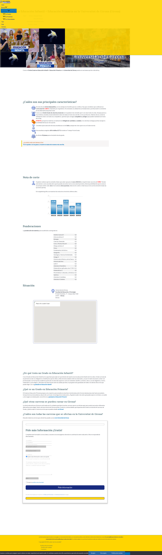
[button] (6, 7)
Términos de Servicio (59, 494)
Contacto (43, 549)
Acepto (93, 553)
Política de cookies (117, 553)
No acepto (103, 553)
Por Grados (8, 14)
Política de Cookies (46, 547)
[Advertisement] (65, 85)
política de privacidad (38, 482)
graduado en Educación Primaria (57, 397)
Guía (2, 24)
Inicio (2, 5)
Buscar (3, 7)
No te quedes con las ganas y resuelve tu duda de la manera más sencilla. (43, 144)
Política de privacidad (46, 545)
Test (2, 21)
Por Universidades (10, 19)
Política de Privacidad (48, 494)
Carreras (3, 27)
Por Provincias (9, 16)
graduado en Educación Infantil (43, 384)
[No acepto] (127, 553)
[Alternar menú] (9, 11)
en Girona (60, 409)
